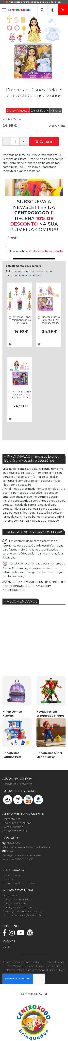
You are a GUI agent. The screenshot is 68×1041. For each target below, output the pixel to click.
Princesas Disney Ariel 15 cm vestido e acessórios (22, 394)
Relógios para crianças (30, 970)
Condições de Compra (17, 907)
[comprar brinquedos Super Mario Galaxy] (51, 734)
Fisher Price (43, 966)
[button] (28, 81)
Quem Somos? (12, 875)
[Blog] (31, 934)
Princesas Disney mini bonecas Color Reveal (22, 319)
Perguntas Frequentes (17, 783)
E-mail (9, 851)
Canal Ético (9, 879)
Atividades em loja (14, 830)
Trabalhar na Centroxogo (18, 883)
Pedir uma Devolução (17, 822)
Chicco (29, 966)
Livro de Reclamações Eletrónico (24, 915)
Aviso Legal (9, 895)
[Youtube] (21, 934)
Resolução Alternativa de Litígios (24, 911)
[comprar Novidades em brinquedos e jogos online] (51, 692)
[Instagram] (12, 934)
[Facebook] (5, 934)
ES (4, 946)
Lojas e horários (12, 826)
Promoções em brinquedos (21, 962)
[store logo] (19, 9)
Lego (60, 962)
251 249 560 (12, 843)
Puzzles (52, 970)
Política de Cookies (15, 903)
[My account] (53, 9)
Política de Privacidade (17, 899)
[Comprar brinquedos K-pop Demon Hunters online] (17, 692)
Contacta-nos (11, 818)
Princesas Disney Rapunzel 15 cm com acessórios (50, 319)
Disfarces (48, 962)
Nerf (62, 970)
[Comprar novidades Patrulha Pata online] (17, 734)
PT (9, 946)
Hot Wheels (15, 966)
